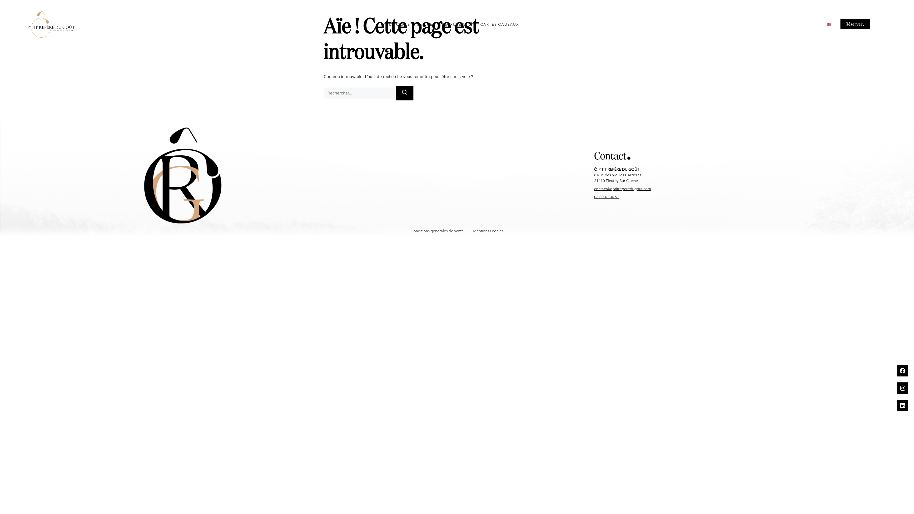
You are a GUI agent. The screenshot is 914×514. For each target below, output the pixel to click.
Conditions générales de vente (437, 231)
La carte (399, 24)
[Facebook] (902, 370)
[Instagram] (902, 388)
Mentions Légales (488, 231)
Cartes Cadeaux (499, 24)
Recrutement (457, 24)
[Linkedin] (902, 405)
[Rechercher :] (360, 93)
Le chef (426, 24)
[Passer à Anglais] (829, 24)
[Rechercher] (404, 93)
